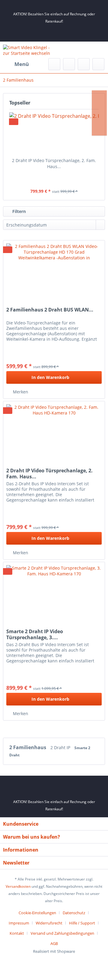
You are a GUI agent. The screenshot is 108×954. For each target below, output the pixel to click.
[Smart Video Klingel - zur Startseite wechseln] (28, 50)
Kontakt (17, 933)
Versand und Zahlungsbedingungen (62, 933)
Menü (21, 64)
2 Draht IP (60, 747)
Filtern (18, 211)
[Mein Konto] (84, 64)
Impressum (19, 923)
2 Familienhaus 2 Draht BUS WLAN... (49, 310)
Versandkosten (18, 886)
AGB (54, 943)
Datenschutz (74, 912)
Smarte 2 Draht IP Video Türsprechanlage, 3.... (34, 634)
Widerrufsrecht (49, 923)
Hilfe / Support (82, 923)
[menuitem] (16, 64)
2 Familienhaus (28, 747)
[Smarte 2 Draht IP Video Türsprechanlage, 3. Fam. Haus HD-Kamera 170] (54, 592)
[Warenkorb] (98, 64)
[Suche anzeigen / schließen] (54, 64)
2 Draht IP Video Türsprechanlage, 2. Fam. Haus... (54, 163)
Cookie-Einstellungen (37, 912)
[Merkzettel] (69, 64)
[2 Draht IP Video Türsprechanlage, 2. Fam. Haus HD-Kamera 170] (54, 133)
